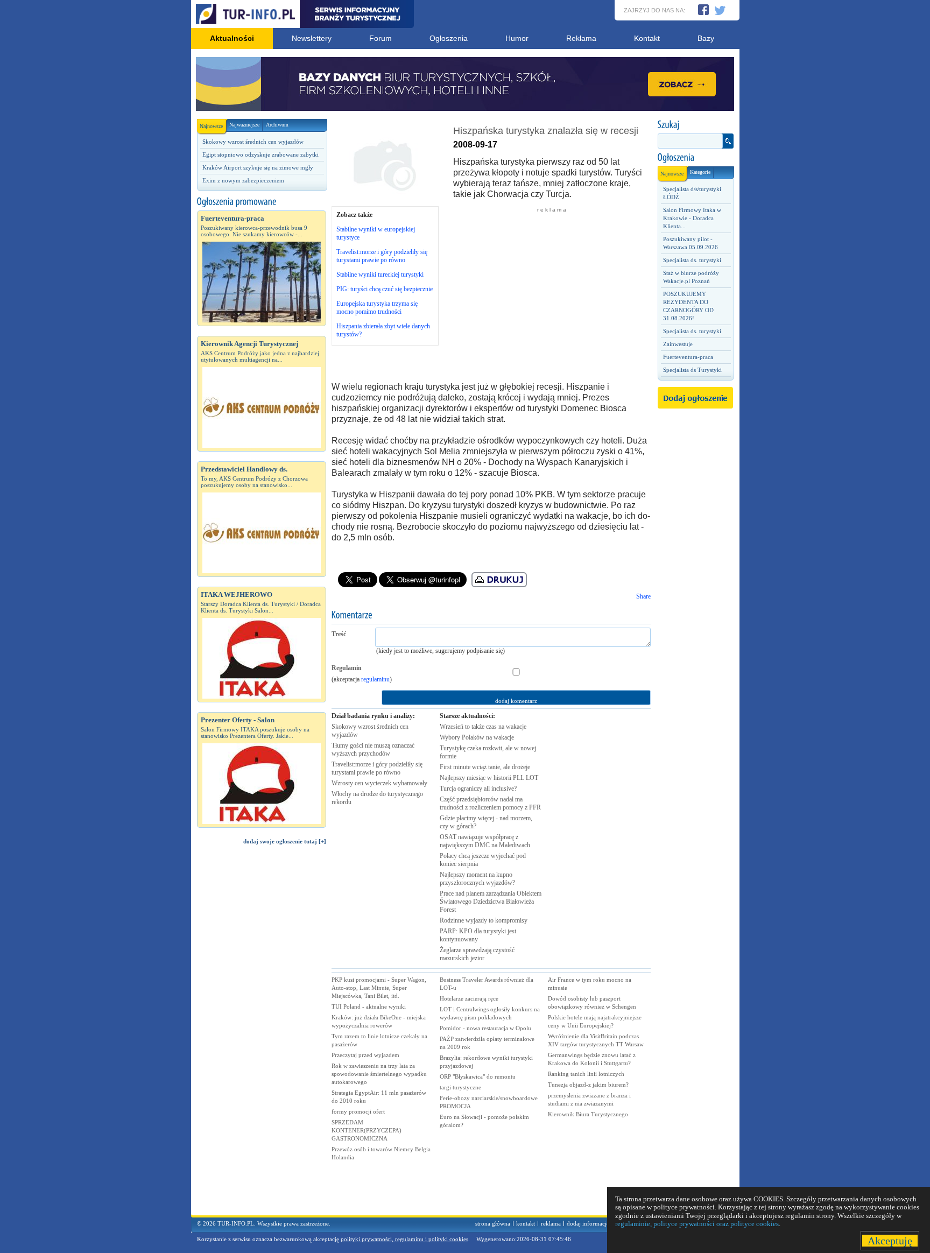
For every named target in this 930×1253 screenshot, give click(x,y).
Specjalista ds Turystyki (692, 370)
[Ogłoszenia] (695, 157)
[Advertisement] (261, 1035)
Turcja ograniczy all (478, 788)
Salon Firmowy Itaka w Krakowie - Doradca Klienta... (692, 218)
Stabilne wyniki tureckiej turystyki (380, 274)
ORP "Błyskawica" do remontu (478, 1076)
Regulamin (347, 668)
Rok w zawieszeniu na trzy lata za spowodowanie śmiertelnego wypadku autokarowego (379, 1073)
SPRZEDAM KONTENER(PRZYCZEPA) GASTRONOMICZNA (366, 1130)
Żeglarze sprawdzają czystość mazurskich (477, 954)
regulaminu (375, 679)
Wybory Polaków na (477, 737)
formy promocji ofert (358, 1111)
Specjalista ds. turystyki (692, 260)
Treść (339, 634)
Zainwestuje (678, 344)
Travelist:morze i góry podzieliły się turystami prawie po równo (381, 256)
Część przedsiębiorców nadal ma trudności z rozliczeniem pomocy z (490, 803)
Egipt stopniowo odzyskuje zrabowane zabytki (260, 154)
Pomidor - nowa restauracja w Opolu (485, 1028)
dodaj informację (588, 1223)
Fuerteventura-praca (688, 357)
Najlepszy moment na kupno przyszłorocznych (477, 878)
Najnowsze (211, 126)
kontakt (525, 1223)
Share (643, 596)
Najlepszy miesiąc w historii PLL (489, 778)
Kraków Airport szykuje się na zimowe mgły (257, 167)
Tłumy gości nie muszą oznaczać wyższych (373, 749)
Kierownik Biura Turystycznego (588, 1114)
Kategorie (700, 172)
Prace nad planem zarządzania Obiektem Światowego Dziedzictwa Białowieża (490, 901)
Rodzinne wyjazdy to (483, 920)
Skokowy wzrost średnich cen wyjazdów (253, 141)
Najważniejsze (244, 125)
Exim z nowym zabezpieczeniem (243, 180)
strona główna (492, 1223)
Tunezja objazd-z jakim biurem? (588, 1084)
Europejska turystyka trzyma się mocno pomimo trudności (377, 307)
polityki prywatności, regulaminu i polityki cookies (404, 1239)
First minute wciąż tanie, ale (485, 767)
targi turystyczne (460, 1087)
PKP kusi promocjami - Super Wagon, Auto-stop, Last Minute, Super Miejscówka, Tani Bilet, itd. (379, 987)
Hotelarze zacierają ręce (469, 998)
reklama (551, 1223)
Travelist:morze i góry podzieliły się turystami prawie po (377, 768)
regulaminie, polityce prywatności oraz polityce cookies (697, 1224)
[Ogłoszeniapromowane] (261, 201)
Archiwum (277, 125)
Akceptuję (890, 1241)
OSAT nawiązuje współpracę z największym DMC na (485, 841)
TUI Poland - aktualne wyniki (369, 1006)
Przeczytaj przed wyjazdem (365, 1055)
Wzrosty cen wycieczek (379, 783)
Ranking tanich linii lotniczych (586, 1074)
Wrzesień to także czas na (483, 726)
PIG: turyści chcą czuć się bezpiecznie (384, 289)
